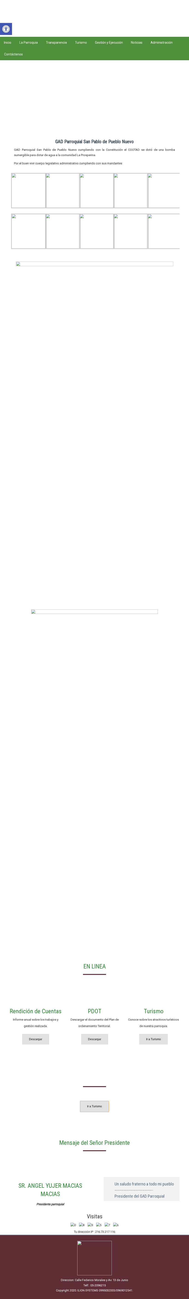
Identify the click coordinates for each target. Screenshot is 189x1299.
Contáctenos (13, 54)
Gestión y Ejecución (109, 42)
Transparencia (56, 42)
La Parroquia (28, 42)
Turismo (81, 42)
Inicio (7, 42)
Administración (162, 42)
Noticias (136, 42)
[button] (6, 29)
